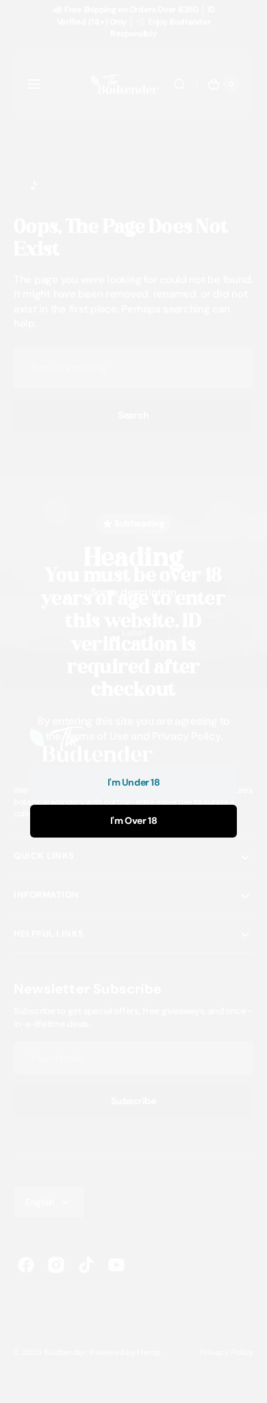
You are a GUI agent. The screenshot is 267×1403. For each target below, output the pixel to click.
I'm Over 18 (133, 820)
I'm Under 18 (133, 782)
